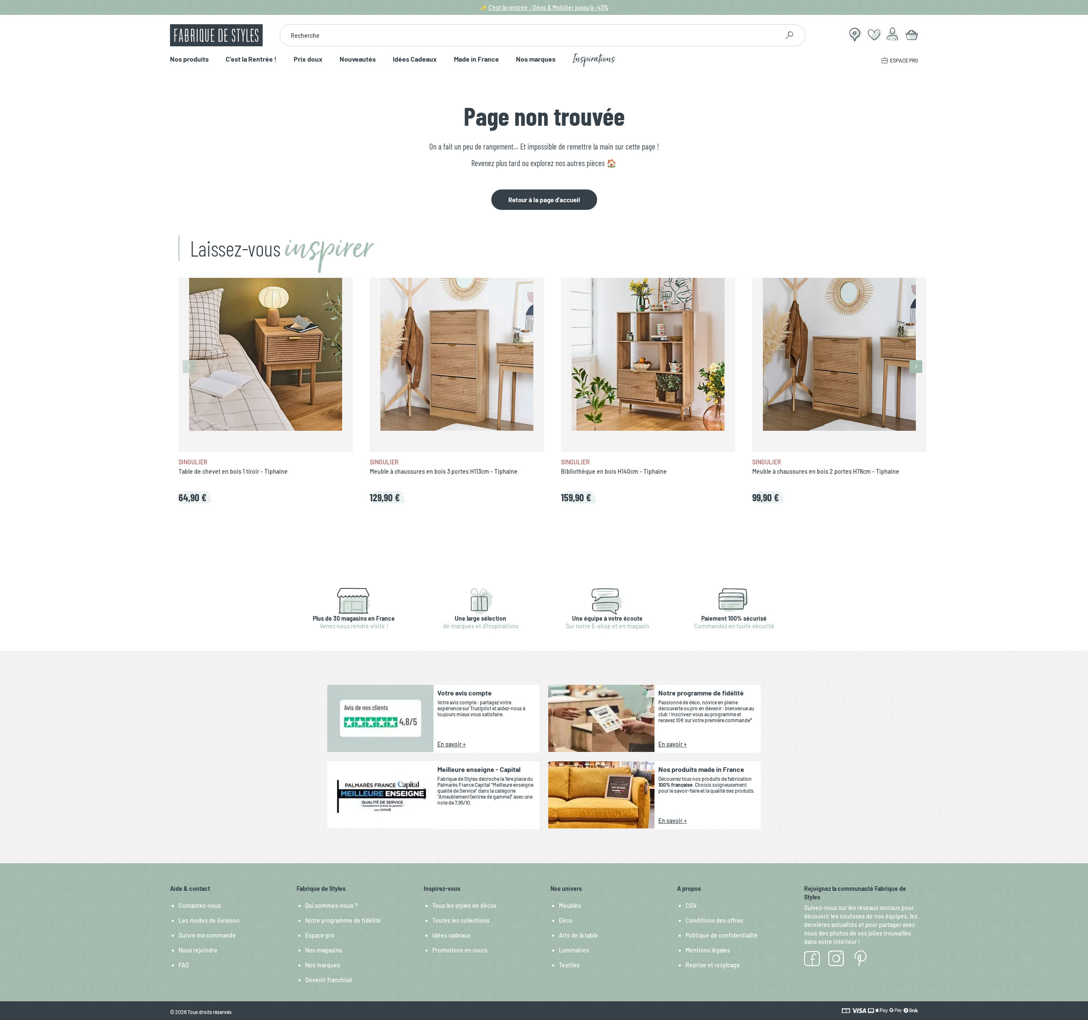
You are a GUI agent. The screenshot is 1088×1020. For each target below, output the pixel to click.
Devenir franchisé (328, 979)
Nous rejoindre (198, 950)
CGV (691, 905)
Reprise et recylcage (713, 965)
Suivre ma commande (207, 935)
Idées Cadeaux (415, 59)
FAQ (183, 965)
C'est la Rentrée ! (251, 59)
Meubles (570, 905)
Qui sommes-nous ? (331, 905)
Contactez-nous (199, 905)
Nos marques (535, 59)
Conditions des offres (714, 920)
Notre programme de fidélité (343, 920)
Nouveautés (358, 59)
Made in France (476, 59)
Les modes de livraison (209, 920)
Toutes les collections (461, 920)
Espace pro (319, 935)
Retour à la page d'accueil (544, 199)
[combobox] (529, 35)
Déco (565, 920)
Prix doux (308, 59)
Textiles (569, 965)
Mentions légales (708, 950)
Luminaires (574, 950)
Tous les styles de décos (464, 905)
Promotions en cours (459, 950)
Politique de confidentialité (722, 935)
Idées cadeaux (451, 935)
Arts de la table (578, 935)
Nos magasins (323, 950)
